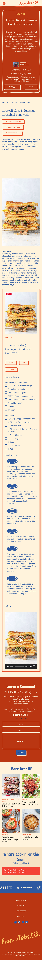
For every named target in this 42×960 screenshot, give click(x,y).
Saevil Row (17, 952)
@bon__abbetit (21, 863)
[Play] (8, 666)
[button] (21, 640)
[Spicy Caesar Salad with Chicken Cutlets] (31, 786)
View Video (31, 87)
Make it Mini (27, 835)
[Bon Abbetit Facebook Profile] (23, 922)
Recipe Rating (21, 715)
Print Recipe (13, 133)
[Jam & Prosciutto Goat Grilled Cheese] (11, 786)
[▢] (6, 386)
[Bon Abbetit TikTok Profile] (15, 922)
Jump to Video (14, 127)
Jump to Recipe (12, 87)
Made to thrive (28, 952)
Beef (14, 102)
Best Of (21, 14)
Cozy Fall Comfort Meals (10, 800)
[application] (21, 640)
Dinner (24, 800)
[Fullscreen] (34, 666)
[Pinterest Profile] (26, 922)
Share (11, 370)
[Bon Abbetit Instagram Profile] (19, 922)
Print (11, 362)
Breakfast (25, 102)
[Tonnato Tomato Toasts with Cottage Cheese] (11, 821)
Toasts (5, 835)
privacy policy (21, 955)
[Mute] (31, 666)
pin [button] (24, 362)
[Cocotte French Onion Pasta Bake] (31, 821)
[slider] (19, 666)
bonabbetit (24, 64)
